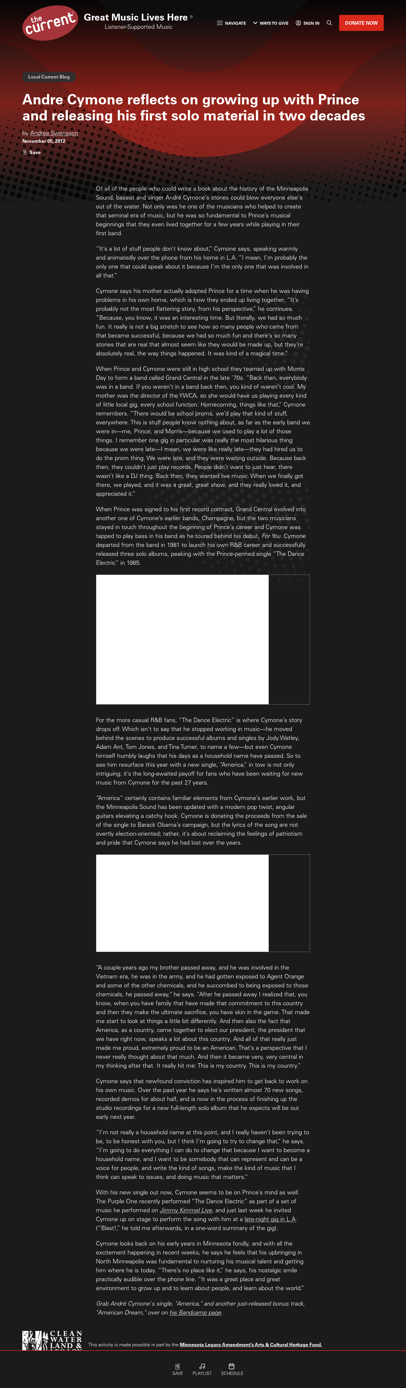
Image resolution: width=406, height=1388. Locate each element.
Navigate (235, 23)
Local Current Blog (49, 76)
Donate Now (361, 23)
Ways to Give (274, 23)
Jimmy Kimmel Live (186, 1211)
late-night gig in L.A (270, 1220)
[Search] (329, 23)
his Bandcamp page (195, 1313)
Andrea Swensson (54, 134)
